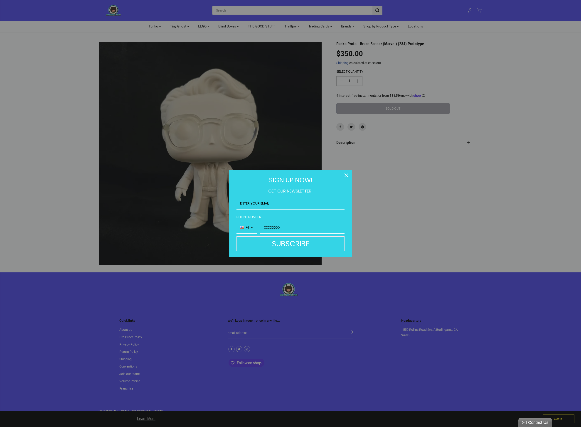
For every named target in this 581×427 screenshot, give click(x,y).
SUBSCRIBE (290, 244)
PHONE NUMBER (248, 217)
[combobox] (246, 228)
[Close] (346, 175)
